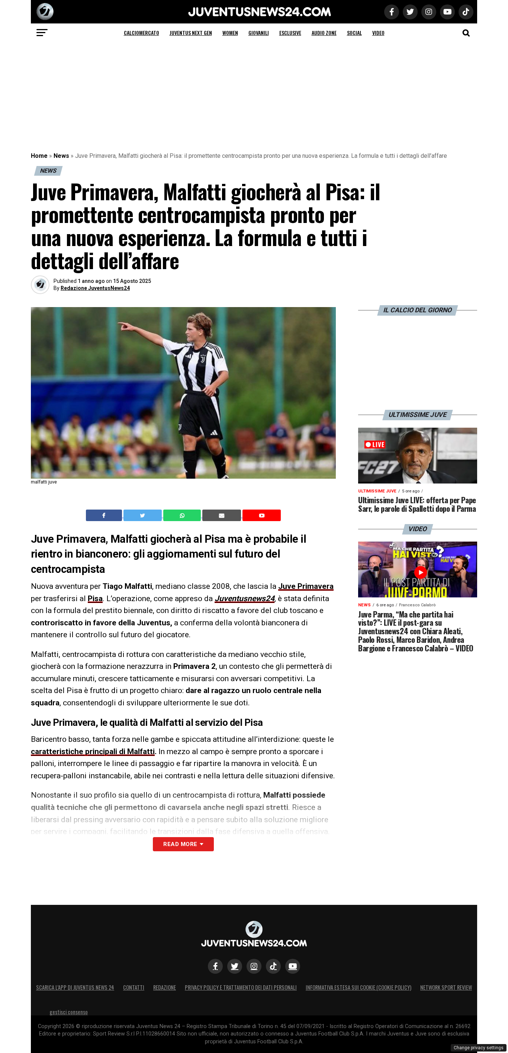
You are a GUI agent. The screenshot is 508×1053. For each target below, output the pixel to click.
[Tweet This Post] (143, 515)
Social (354, 32)
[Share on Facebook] (105, 515)
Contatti (133, 987)
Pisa (95, 598)
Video (378, 32)
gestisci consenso (68, 1012)
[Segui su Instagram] (254, 966)
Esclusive (290, 32)
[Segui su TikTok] (273, 966)
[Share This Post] (183, 515)
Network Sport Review (446, 987)
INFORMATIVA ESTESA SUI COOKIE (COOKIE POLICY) (358, 987)
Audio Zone (324, 32)
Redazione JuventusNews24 (95, 288)
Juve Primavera (306, 586)
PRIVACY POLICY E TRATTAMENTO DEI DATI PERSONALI (241, 987)
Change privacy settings (479, 1047)
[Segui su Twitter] (234, 966)
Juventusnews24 (244, 598)
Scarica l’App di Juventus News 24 (75, 987)
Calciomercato (141, 32)
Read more (180, 844)
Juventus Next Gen (191, 32)
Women (230, 32)
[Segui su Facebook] (215, 966)
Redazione (164, 987)
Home (39, 155)
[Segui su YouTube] (292, 966)
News (61, 155)
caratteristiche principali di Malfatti (93, 751)
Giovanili (258, 32)
